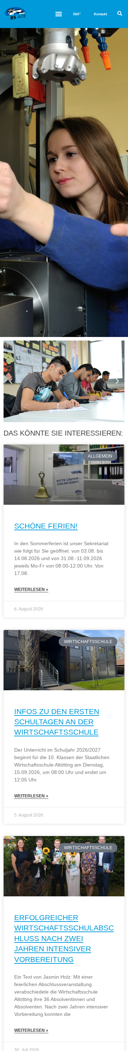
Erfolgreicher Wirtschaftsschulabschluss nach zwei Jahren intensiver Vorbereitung (64, 938)
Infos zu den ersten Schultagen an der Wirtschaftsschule (56, 721)
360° (77, 14)
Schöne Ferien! (46, 526)
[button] (58, 14)
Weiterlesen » (31, 589)
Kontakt (100, 14)
